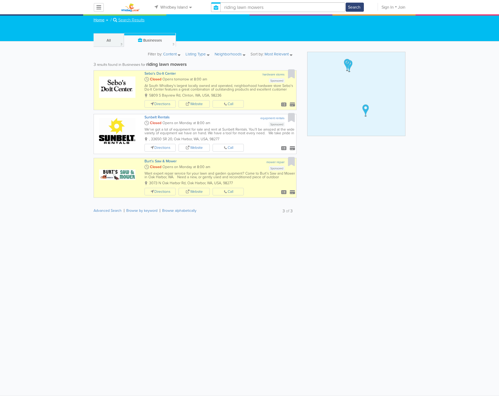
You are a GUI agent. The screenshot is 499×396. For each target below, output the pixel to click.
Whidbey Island (173, 7)
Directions (162, 104)
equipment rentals (272, 118)
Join (401, 7)
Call (230, 104)
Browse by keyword (141, 210)
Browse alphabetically (179, 210)
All (114, 42)
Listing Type (196, 54)
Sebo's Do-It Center (160, 73)
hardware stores (273, 74)
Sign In (388, 7)
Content (170, 54)
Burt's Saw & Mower (161, 161)
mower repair (275, 162)
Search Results (131, 20)
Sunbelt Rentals (157, 117)
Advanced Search (108, 210)
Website (196, 104)
